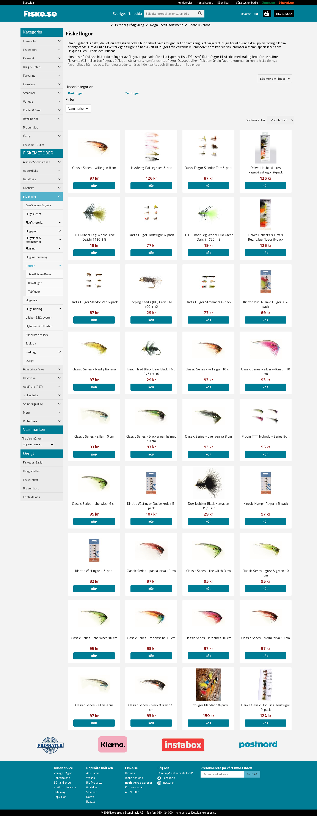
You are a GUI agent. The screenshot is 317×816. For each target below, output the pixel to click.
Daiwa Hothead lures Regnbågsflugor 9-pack (265, 170)
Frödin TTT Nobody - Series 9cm (266, 436)
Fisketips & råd (32, 462)
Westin (90, 778)
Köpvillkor (223, 2)
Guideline (91, 787)
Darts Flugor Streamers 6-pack (208, 302)
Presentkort (31, 488)
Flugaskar (32, 300)
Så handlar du (62, 782)
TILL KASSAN (284, 13)
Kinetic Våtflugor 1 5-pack (94, 570)
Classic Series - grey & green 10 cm (266, 573)
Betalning (60, 792)
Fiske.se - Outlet (33, 145)
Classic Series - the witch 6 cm (94, 503)
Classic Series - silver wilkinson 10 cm (265, 371)
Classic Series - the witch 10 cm (94, 637)
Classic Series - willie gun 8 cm (94, 167)
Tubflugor (34, 292)
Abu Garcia (92, 773)
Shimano (91, 792)
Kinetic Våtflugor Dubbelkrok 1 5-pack (151, 506)
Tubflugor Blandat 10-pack (208, 705)
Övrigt (29, 361)
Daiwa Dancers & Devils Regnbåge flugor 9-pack (265, 237)
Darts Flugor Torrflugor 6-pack (151, 234)
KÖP (208, 185)
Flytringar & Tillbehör (39, 326)
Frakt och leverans (65, 787)
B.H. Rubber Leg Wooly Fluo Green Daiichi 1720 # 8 (208, 237)
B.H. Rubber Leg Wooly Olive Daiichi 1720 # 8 (94, 237)
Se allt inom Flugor (39, 274)
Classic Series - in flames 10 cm (208, 637)
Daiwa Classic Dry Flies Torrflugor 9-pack (265, 707)
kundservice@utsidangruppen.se (196, 812)
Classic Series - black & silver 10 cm (151, 707)
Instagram (169, 782)
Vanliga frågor (63, 773)
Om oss (130, 773)
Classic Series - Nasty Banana (94, 369)
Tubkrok (31, 343)
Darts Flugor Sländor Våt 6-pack (94, 302)
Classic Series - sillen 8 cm (94, 705)
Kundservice (185, 2)
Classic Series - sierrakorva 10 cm (265, 637)
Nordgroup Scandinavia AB (126, 812)
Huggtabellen (31, 471)
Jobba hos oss (134, 778)
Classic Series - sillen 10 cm (94, 436)
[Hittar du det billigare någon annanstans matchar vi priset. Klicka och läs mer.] (50, 742)
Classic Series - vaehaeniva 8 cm (208, 436)
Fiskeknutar (30, 479)
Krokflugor (35, 283)
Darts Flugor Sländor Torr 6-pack (208, 167)
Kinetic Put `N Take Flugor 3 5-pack (265, 304)
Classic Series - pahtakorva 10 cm (151, 570)
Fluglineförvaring (36, 257)
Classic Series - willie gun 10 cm (208, 369)
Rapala (90, 801)
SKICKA (252, 774)
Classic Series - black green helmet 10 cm (151, 438)
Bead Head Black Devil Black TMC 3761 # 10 (151, 371)
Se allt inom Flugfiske (38, 205)
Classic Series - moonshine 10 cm (151, 637)
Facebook (169, 778)
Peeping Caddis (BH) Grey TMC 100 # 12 (151, 304)
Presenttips (30, 127)
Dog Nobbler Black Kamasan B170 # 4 (208, 506)
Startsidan (29, 2)
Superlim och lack (37, 335)
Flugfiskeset (33, 214)
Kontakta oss (205, 2)
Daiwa (90, 797)
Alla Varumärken (32, 438)
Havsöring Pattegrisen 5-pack (151, 167)
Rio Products (94, 782)
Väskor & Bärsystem (39, 317)
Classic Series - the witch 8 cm (208, 570)
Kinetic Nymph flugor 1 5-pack (265, 503)
